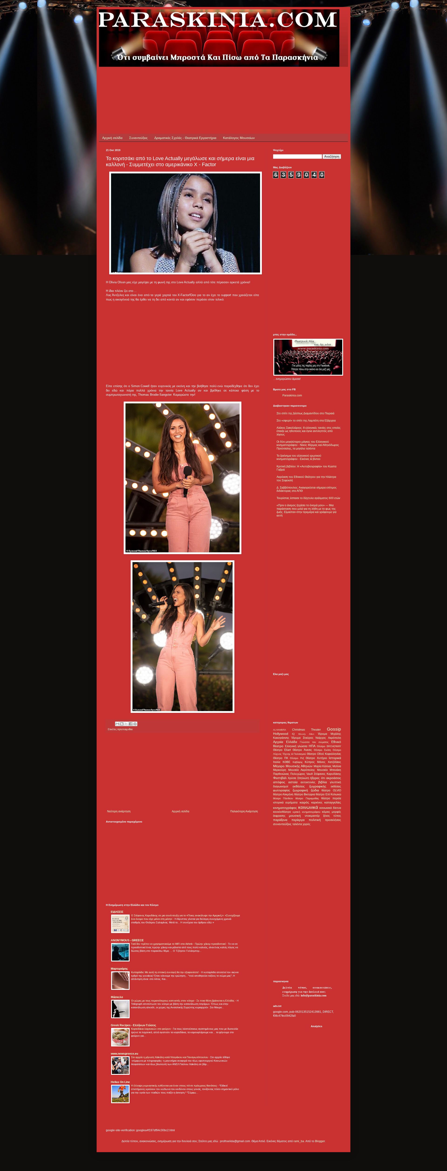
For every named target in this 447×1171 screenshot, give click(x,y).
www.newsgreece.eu (124, 1053)
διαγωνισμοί (280, 786)
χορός (306, 824)
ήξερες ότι (317, 778)
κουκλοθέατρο (282, 811)
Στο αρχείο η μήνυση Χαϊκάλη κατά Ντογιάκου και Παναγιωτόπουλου (170, 1057)
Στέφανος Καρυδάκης (327, 774)
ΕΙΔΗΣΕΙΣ (117, 912)
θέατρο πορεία (331, 798)
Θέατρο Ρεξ (297, 758)
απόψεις (279, 782)
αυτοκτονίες (308, 782)
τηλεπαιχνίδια (124, 729)
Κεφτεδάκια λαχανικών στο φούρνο (151, 1028)
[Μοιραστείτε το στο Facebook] (130, 724)
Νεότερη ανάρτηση (119, 811)
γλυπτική (335, 782)
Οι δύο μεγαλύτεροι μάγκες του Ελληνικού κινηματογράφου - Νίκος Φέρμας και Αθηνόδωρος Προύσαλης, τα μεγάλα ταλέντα (308, 445)
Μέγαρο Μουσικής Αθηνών (292, 766)
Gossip (334, 729)
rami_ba (299, 1141)
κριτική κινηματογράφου (306, 811)
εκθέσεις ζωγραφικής (309, 786)
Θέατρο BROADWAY (329, 746)
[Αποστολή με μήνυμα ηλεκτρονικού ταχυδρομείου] (117, 724)
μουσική (295, 815)
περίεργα (298, 820)
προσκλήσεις (333, 820)
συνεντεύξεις (282, 824)
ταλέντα (297, 824)
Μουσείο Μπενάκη (329, 770)
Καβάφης (298, 762)
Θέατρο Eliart (282, 750)
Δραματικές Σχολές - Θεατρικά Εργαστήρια (185, 138)
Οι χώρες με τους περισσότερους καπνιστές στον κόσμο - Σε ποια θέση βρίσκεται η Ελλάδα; (183, 1000)
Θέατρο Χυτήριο (316, 758)
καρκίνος (316, 802)
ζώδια (315, 790)
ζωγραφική (300, 790)
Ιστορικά (335, 758)
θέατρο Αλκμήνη (283, 794)
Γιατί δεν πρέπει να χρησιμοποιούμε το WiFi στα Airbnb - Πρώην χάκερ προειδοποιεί (178, 943)
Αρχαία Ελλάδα (285, 742)
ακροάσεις (333, 778)
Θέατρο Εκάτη (322, 750)
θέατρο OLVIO (331, 790)
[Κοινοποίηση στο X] (126, 724)
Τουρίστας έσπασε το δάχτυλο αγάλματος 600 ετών (308, 498)
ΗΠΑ (312, 746)
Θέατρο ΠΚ (280, 758)
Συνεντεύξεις (138, 138)
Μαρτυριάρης (119, 968)
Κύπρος (310, 762)
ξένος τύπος (332, 815)
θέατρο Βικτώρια (304, 794)
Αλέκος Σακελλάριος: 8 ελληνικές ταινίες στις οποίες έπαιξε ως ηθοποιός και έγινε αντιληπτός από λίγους (309, 431)
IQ (293, 733)
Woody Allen (306, 734)
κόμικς (326, 811)
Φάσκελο (117, 997)
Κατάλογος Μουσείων (239, 138)
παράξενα (280, 820)
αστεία (293, 782)
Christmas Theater (306, 729)
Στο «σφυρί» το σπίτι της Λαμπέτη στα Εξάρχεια (306, 420)
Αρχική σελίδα (112, 138)
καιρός (304, 802)
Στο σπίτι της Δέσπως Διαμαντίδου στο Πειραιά (305, 413)
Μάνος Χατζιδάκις (329, 762)
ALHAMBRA (279, 730)
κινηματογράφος (285, 808)
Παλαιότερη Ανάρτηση (244, 811)
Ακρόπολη (334, 737)
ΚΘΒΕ (286, 762)
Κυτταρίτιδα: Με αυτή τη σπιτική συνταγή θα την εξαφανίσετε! (165, 972)
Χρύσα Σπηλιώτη (298, 778)
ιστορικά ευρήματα (285, 802)
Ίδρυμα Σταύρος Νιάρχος (308, 737)
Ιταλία (276, 762)
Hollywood (280, 734)
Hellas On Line (120, 1082)
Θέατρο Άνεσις (302, 750)
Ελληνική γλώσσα (296, 746)
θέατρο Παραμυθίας (307, 798)
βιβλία (322, 782)
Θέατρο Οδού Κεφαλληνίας (324, 754)
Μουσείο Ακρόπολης (301, 770)
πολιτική (315, 820)
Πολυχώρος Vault (301, 774)
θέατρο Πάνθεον (283, 798)
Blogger (320, 1141)
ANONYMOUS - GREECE (127, 940)
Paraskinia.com (292, 395)
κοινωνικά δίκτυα (330, 808)
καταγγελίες (332, 802)
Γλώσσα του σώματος (314, 742)
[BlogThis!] (121, 724)
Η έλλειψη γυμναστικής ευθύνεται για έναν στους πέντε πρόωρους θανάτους (174, 1085)
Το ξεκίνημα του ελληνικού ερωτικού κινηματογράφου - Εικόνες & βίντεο (299, 457)
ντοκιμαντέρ (312, 815)
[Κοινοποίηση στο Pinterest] (135, 724)
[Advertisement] (190, 77)
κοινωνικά (308, 807)
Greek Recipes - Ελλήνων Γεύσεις (133, 1025)
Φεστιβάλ (280, 778)
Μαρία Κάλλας (323, 766)
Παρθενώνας (281, 774)
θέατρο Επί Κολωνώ (328, 794)
